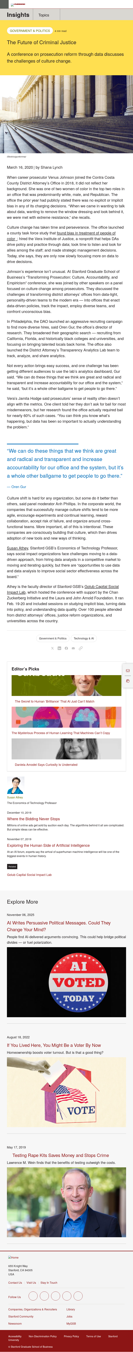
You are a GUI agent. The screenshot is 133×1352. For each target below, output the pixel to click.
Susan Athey (17, 547)
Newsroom (15, 1323)
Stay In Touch (49, 1283)
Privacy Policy (72, 1336)
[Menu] (4, 4)
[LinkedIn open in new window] (78, 1296)
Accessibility (16, 1336)
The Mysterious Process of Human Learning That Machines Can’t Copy (61, 732)
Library (70, 1309)
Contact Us (15, 1283)
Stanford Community (20, 1316)
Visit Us (31, 1283)
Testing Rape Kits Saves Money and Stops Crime (60, 1155)
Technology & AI (84, 638)
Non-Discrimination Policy (44, 1336)
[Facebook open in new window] (44, 1296)
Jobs (69, 1316)
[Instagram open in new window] (55, 1296)
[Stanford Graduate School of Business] (19, 5)
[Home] (13, 1257)
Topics (43, 15)
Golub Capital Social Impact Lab (29, 874)
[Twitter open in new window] (33, 1296)
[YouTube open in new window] (66, 1296)
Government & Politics (30, 30)
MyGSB (72, 1323)
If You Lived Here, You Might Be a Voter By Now (54, 1045)
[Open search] (129, 4)
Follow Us (14, 1297)
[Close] (120, 676)
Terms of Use (94, 1336)
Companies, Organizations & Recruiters (32, 1309)
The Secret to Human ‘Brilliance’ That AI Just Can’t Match (54, 701)
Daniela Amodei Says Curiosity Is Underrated (46, 764)
